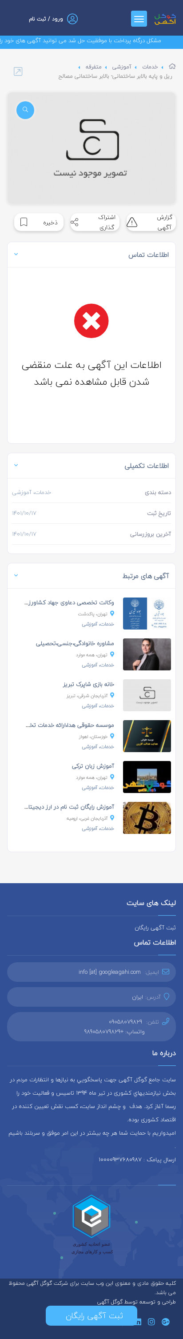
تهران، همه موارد (91, 654)
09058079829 (125, 1022)
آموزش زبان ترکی (93, 766)
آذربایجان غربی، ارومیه (87, 818)
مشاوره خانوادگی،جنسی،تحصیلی (75, 643)
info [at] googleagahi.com (110, 972)
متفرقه (94, 67)
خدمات (150, 67)
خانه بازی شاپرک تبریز (88, 684)
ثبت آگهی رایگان (155, 928)
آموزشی (121, 67)
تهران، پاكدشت (92, 614)
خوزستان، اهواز (93, 736)
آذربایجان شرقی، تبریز (87, 695)
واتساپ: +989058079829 (114, 1031)
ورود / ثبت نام (46, 19)
